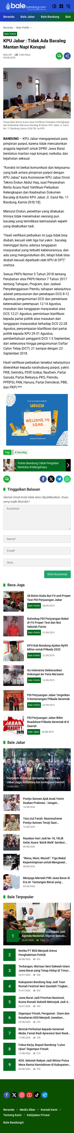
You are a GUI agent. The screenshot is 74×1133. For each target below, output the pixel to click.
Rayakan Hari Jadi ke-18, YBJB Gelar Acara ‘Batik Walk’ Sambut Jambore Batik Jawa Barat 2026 (44, 841)
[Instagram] (21, 1095)
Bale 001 (7, 55)
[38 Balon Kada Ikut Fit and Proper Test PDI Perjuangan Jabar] (13, 601)
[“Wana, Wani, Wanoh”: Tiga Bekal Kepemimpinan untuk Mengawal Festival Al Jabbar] (11, 862)
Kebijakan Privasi (38, 1115)
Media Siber (27, 1109)
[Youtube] (29, 1095)
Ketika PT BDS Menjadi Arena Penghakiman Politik (37, 952)
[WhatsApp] (67, 479)
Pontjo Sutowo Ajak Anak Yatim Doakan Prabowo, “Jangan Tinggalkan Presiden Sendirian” (43, 801)
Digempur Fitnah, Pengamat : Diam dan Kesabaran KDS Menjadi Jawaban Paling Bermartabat (43, 1016)
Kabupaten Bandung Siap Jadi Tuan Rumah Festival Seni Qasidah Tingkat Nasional (42, 984)
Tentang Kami (12, 1115)
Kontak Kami (49, 1109)
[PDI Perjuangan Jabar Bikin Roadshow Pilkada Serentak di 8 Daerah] (13, 725)
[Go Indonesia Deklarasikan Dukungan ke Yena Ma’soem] (13, 675)
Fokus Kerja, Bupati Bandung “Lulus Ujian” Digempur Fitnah (41, 1047)
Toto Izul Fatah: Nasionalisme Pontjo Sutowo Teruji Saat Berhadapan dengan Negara (42, 821)
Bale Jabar (33, 732)
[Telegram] (59, 479)
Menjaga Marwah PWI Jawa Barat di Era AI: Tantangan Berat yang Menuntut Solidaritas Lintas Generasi (46, 880)
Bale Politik (10, 34)
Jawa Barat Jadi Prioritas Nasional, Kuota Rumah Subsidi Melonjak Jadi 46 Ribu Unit (43, 1000)
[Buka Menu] (61, 6)
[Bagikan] (67, 55)
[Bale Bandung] (25, 6)
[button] (54, 6)
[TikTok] (37, 1095)
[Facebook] (43, 479)
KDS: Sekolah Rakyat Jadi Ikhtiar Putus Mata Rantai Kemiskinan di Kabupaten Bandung (43, 1063)
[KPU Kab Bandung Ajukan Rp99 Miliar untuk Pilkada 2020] (13, 651)
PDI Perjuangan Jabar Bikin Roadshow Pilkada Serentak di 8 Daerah (48, 721)
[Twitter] (51, 479)
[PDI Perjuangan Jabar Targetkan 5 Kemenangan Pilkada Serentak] (13, 700)
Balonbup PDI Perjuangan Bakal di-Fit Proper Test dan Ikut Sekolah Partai (48, 622)
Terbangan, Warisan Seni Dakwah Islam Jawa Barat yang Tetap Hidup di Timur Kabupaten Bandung (44, 969)
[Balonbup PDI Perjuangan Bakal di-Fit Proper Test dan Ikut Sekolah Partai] (13, 626)
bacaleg (22, 452)
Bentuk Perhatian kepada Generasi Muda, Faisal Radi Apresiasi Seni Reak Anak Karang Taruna (43, 1031)
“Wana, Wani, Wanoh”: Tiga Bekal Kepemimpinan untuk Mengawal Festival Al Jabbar (44, 860)
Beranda (8, 1109)
